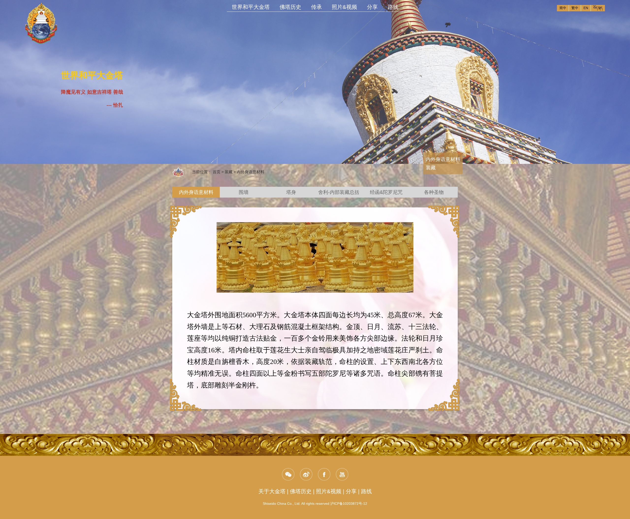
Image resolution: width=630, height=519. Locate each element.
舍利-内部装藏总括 (338, 192)
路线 (366, 491)
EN (585, 8)
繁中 (574, 8)
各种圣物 (434, 192)
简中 (562, 8)
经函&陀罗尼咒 (386, 192)
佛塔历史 (301, 491)
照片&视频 (328, 491)
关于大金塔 (271, 491)
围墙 (244, 192)
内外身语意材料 (250, 172)
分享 (351, 491)
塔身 (291, 192)
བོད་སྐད (597, 8)
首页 (216, 172)
